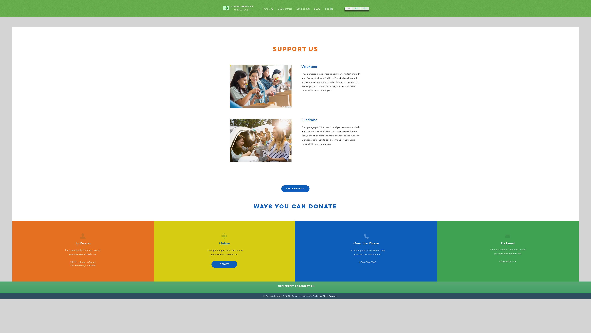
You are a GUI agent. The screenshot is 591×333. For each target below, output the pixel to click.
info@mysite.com (508, 261)
